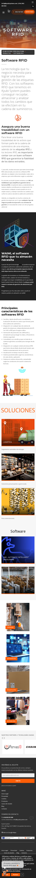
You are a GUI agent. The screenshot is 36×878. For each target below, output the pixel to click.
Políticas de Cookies (13, 871)
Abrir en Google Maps (9, 832)
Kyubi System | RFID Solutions (13, 51)
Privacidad (5, 796)
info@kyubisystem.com (9, 3)
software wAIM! (28, 282)
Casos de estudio (7, 804)
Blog (3, 806)
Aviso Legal (5, 794)
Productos (5, 801)
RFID (20, 264)
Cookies (4, 799)
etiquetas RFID (23, 149)
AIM (29, 180)
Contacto (4, 809)
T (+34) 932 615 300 (7, 817)
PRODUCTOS (7, 53)
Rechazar (15, 874)
